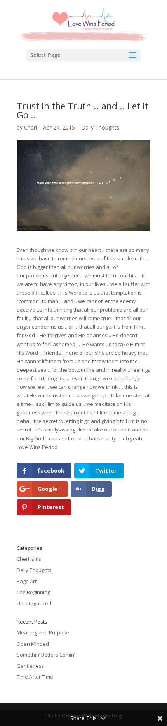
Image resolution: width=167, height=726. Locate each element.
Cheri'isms (29, 558)
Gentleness (30, 665)
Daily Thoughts (100, 127)
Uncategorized (34, 603)
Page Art (27, 581)
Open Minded (33, 643)
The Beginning (33, 592)
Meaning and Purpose (43, 632)
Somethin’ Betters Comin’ (46, 654)
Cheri (30, 127)
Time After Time (35, 676)
